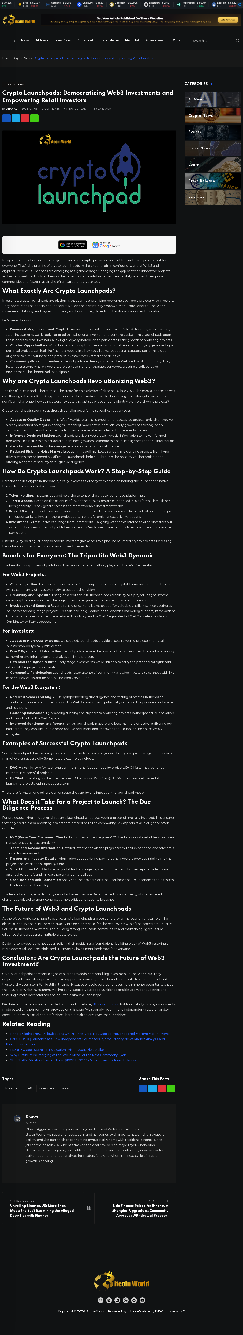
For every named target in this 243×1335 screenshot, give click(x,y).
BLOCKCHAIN (12, 1088)
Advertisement (155, 40)
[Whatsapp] (34, 118)
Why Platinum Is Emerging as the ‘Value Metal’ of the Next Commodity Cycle (68, 1055)
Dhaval (11, 108)
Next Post (156, 1200)
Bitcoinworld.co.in (106, 1004)
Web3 (65, 1088)
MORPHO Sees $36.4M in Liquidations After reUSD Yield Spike (57, 1050)
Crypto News (19, 40)
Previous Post (25, 1200)
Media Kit (132, 40)
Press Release (109, 40)
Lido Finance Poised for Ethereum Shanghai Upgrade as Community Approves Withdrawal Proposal (140, 1210)
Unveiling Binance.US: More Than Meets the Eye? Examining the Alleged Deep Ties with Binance (42, 1210)
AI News (42, 40)
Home (6, 58)
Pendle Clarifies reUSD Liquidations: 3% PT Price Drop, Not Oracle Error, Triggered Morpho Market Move (89, 1034)
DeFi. (29, 1088)
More (176, 40)
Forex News (62, 40)
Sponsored (85, 40)
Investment (47, 1088)
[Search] (238, 40)
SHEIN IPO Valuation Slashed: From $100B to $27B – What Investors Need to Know (73, 1060)
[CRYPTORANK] (239, 5)
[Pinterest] (25, 118)
